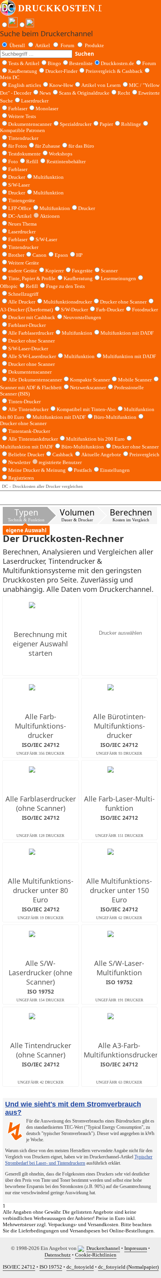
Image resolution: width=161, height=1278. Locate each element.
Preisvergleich (144, 454)
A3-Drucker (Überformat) (26, 309)
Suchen (84, 53)
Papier (106, 124)
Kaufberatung (22, 71)
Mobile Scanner (135, 380)
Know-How (61, 85)
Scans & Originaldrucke (84, 93)
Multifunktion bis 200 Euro (95, 439)
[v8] (82, 1248)
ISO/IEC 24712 (19, 1267)
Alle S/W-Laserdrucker (32, 356)
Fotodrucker (145, 309)
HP (79, 255)
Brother (16, 255)
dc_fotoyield (80, 1267)
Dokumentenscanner (30, 124)
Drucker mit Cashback (31, 317)
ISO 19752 (50, 1267)
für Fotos (17, 146)
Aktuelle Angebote (101, 454)
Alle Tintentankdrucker (33, 439)
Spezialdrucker (75, 124)
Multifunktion (48, 177)
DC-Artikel (20, 216)
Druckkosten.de (117, 63)
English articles (24, 85)
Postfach (83, 470)
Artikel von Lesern (101, 85)
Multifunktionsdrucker (67, 302)
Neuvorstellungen (82, 317)
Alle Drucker (21, 302)
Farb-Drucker (110, 309)
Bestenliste (81, 63)
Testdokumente (24, 154)
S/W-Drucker (74, 309)
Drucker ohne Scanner (123, 302)
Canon (39, 255)
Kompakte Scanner (90, 380)
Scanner (109, 271)
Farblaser (17, 108)
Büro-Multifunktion (115, 417)
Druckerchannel (103, 1248)
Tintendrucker (23, 138)
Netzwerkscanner (88, 387)
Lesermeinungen (118, 278)
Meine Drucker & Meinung (37, 470)
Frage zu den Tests (65, 286)
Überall (17, 45)
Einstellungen (115, 470)
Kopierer (54, 271)
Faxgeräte (82, 271)
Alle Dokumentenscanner (35, 380)
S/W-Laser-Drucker (28, 348)
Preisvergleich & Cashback (114, 71)
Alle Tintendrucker (28, 409)
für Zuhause (47, 146)
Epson (61, 255)
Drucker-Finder (61, 71)
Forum (67, 45)
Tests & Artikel (23, 63)
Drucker (16, 177)
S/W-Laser (46, 239)
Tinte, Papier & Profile (31, 278)
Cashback (62, 454)
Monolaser (47, 108)
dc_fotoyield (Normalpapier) (128, 1267)
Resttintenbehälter (66, 161)
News (45, 93)
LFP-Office (19, 208)
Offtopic (9, 286)
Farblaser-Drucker (27, 325)
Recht (124, 93)
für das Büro (81, 146)
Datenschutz (58, 1255)
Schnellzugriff (23, 294)
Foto (13, 161)
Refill (32, 161)
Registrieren (21, 478)
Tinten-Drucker (24, 401)
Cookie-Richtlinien (95, 1255)
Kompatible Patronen (22, 130)
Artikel (42, 45)
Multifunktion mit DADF (127, 333)
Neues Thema (22, 224)
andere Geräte (22, 271)
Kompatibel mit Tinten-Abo (86, 409)
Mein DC (10, 77)
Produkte (94, 45)
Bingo (54, 63)
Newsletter (19, 462)
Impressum (135, 1248)
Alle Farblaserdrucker (31, 333)
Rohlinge (131, 124)
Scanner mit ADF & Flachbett (31, 387)
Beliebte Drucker (26, 454)
